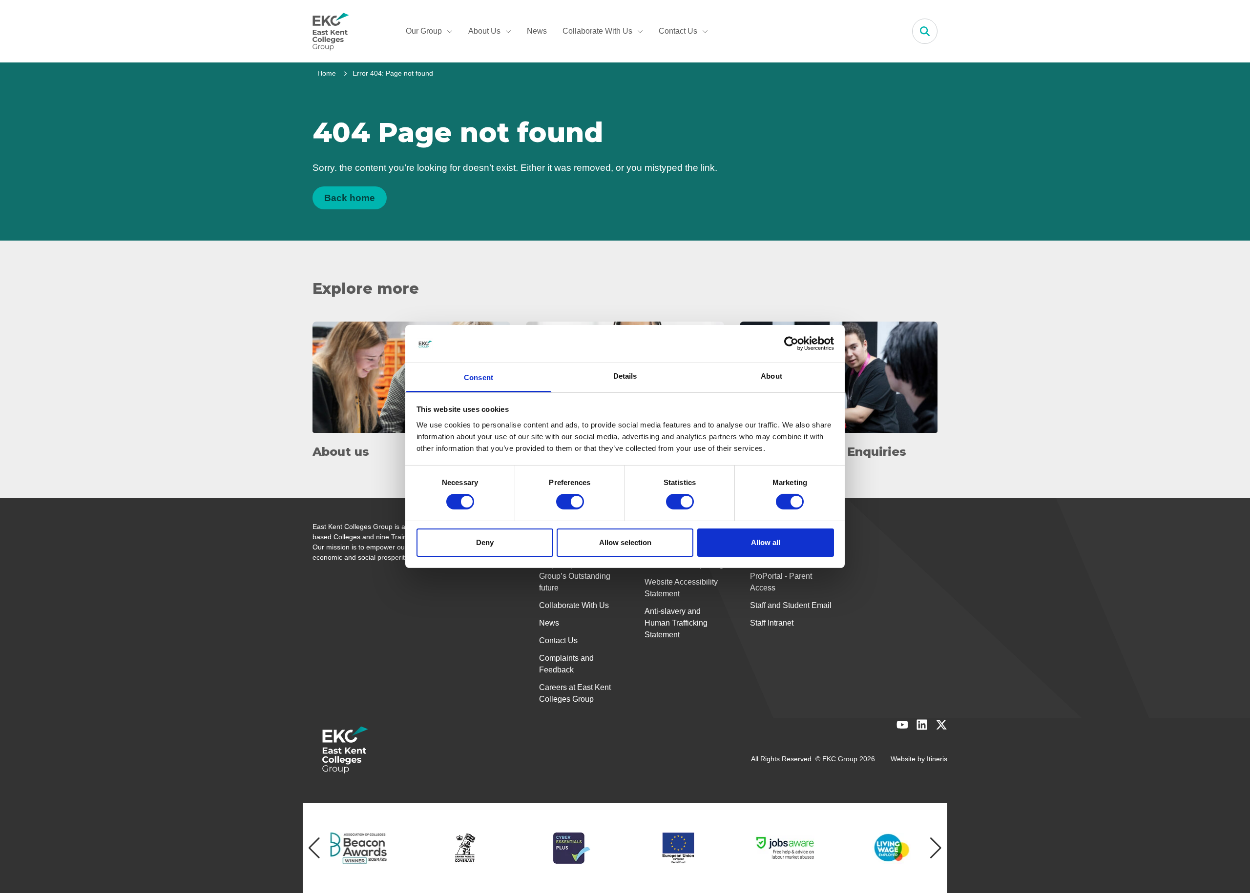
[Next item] (935, 848)
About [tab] (771, 376)
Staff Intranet (771, 623)
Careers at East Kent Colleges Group (575, 693)
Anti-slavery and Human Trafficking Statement (676, 623)
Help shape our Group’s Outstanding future (574, 576)
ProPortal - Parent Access (781, 582)
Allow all (765, 542)
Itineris (937, 759)
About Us (484, 31)
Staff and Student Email (791, 605)
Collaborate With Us (597, 31)
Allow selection (625, 542)
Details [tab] (625, 376)
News (537, 31)
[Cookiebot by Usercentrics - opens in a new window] (791, 343)
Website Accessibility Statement (681, 588)
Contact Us (678, 31)
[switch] (570, 501)
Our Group (424, 31)
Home (326, 73)
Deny (485, 542)
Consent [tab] (478, 377)
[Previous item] (314, 848)
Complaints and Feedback (566, 664)
